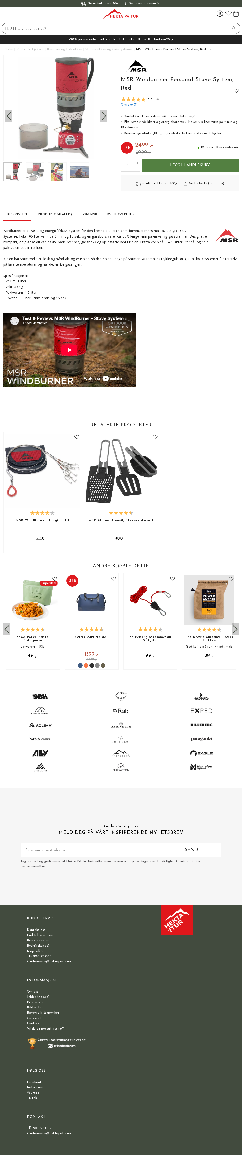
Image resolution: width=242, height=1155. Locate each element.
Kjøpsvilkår (35, 951)
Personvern (35, 1002)
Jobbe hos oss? (38, 997)
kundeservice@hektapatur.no (49, 961)
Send (191, 849)
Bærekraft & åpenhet (43, 1013)
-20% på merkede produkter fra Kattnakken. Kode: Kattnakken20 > (121, 39)
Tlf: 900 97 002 (39, 956)
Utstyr (8, 49)
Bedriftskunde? (38, 946)
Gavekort (34, 1018)
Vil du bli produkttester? (45, 1029)
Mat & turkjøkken (29, 49)
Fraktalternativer (40, 935)
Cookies (33, 1023)
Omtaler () (129, 104)
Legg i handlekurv (190, 165)
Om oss (33, 992)
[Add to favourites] (236, 90)
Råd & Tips (35, 1007)
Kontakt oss (36, 930)
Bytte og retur (38, 940)
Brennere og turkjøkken (64, 49)
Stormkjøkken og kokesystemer (109, 49)
